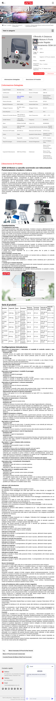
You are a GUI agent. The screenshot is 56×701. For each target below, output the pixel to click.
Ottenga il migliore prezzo (40, 73)
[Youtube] (12, 689)
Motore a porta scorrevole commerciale (14, 654)
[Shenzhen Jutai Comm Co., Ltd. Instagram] (9, 689)
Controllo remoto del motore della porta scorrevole (17, 657)
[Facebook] (6, 689)
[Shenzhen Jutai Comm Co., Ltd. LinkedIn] (15, 689)
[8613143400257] (21, 689)
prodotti (9, 25)
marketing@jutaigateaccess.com (11, 685)
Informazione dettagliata (12, 79)
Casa (5, 25)
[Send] (52, 698)
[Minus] (52, 666)
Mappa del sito (16, 697)
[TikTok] (18, 689)
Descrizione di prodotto (33, 79)
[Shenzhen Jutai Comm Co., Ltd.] (28, 3)
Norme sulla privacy (7, 697)
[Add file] (27, 698)
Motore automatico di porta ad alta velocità (21, 650)
